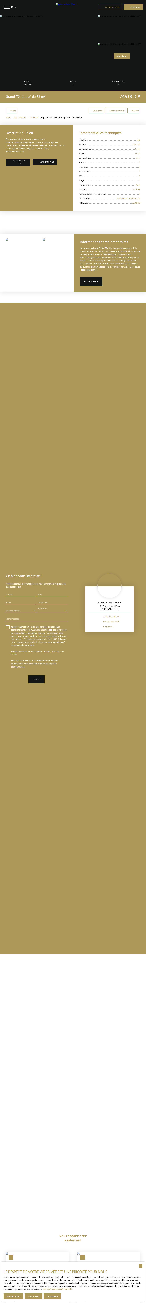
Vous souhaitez (42, 608)
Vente (8, 117)
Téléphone (42, 602)
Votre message (12, 619)
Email (8, 602)
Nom (40, 594)
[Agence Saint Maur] (74, 7)
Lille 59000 (33, 117)
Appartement (19, 117)
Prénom (9, 594)
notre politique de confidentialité (57, 1289)
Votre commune (13, 611)
